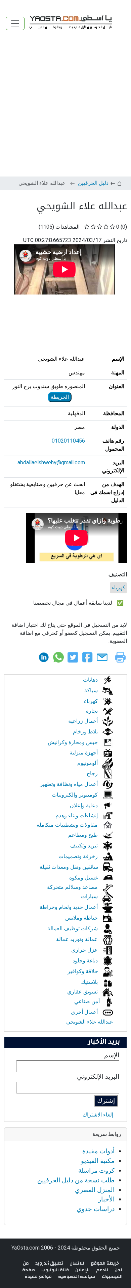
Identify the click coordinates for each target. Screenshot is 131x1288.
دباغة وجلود (86, 960)
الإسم (111, 1055)
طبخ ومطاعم (83, 835)
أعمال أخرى (85, 1012)
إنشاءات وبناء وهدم (77, 815)
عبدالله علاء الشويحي (89, 1022)
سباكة (91, 690)
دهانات (91, 680)
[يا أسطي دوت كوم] (69, 23)
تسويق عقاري (83, 991)
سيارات (90, 896)
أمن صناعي (87, 1001)
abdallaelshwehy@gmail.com (51, 462)
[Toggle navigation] (15, 23)
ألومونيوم (88, 763)
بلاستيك (90, 982)
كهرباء (118, 587)
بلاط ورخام (86, 731)
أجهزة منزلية (84, 752)
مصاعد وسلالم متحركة (73, 887)
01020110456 (68, 441)
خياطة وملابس (82, 918)
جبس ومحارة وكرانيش (73, 742)
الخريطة (60, 397)
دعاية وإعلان (84, 805)
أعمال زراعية (83, 721)
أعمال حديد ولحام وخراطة (69, 907)
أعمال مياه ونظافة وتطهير (69, 784)
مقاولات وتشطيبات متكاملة (68, 825)
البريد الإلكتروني (98, 1076)
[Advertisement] (65, 108)
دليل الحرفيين (93, 183)
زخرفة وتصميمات (78, 856)
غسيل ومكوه (84, 877)
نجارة (92, 711)
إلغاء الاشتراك (98, 1114)
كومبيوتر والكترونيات (75, 795)
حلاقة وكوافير (83, 971)
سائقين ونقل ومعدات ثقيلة (69, 867)
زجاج (93, 773)
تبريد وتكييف (84, 845)
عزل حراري (85, 950)
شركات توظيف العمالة (73, 928)
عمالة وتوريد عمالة (77, 939)
